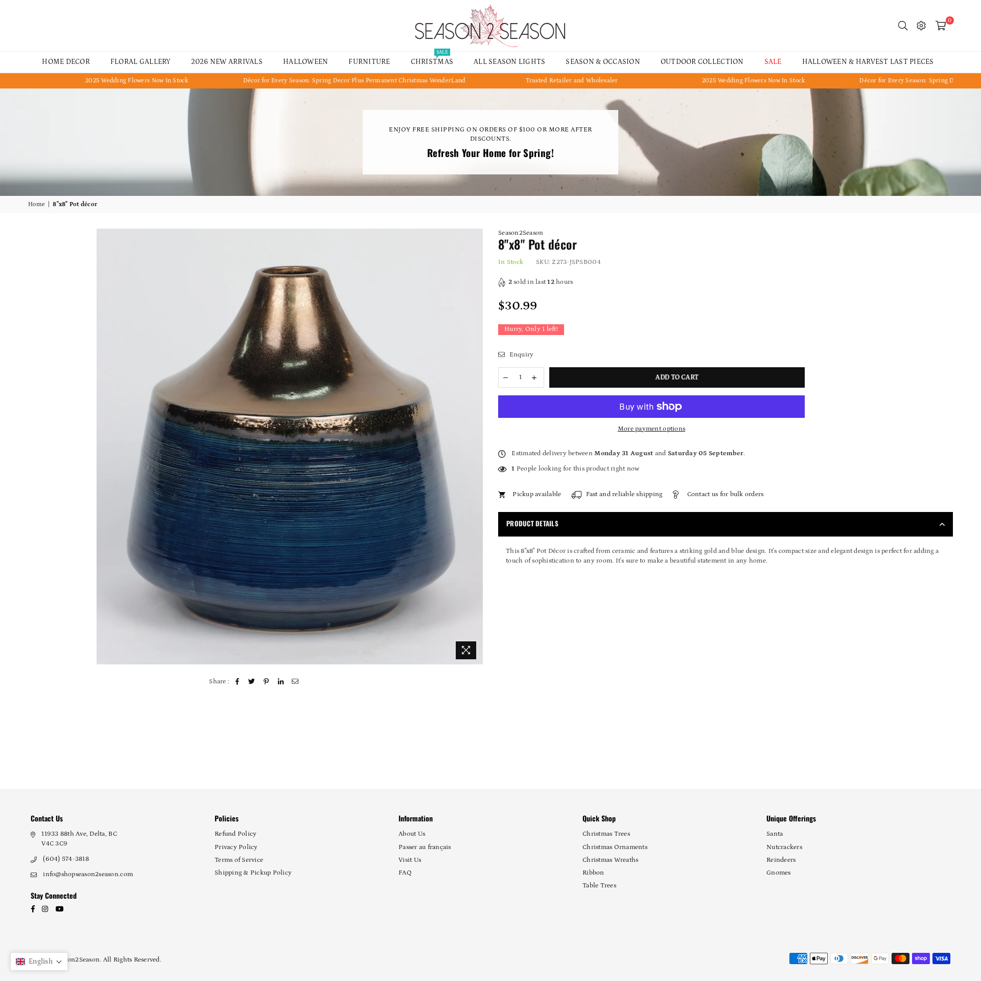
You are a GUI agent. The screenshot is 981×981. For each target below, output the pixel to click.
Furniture (369, 62)
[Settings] (921, 25)
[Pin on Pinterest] (266, 681)
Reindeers (781, 860)
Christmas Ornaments (614, 847)
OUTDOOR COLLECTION (702, 62)
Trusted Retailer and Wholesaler (523, 80)
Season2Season (520, 233)
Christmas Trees (606, 834)
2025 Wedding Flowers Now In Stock (89, 80)
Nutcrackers (784, 847)
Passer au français (425, 847)
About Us (412, 834)
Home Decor (66, 62)
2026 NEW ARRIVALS (227, 62)
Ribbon (593, 873)
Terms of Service (239, 860)
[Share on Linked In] (281, 681)
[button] (39, 961)
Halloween (305, 62)
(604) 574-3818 (66, 859)
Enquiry (520, 355)
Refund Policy (235, 834)
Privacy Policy (236, 847)
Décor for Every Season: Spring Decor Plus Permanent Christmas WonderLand (306, 80)
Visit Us (410, 860)
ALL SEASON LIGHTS (509, 62)
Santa (774, 834)
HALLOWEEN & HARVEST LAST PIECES (868, 62)
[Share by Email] (295, 681)
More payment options (651, 429)
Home (36, 204)
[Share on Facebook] (238, 681)
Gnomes (778, 873)
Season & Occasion (603, 62)
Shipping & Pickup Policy (253, 873)
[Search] (903, 25)
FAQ (405, 873)
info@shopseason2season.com (88, 874)
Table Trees (599, 885)
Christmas (432, 59)
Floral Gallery (140, 62)
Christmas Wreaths (610, 860)
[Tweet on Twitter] (252, 681)
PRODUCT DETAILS (532, 523)
